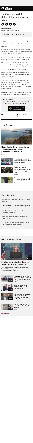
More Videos (5, 313)
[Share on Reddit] (10, 24)
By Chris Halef (6, 29)
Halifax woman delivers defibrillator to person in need (14, 17)
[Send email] (14, 24)
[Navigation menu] (31, 8)
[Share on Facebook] (6, 24)
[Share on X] (2, 24)
